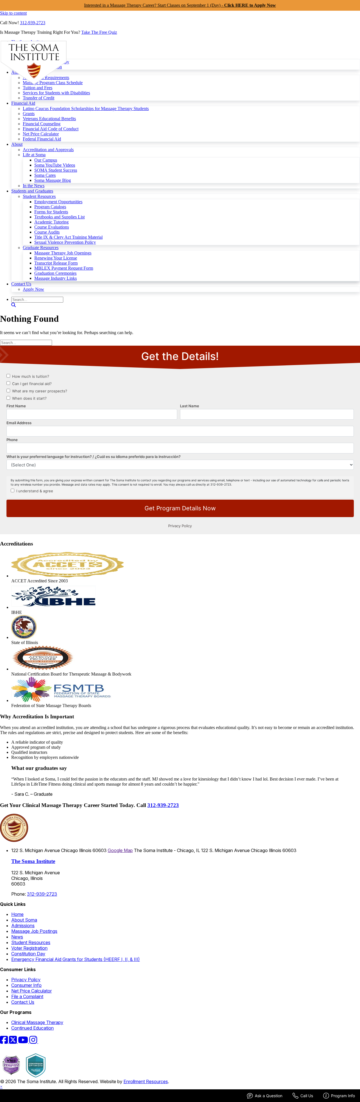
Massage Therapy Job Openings (62, 253)
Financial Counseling (41, 123)
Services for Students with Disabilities (56, 92)
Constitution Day (28, 953)
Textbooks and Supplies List (59, 216)
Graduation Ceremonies (55, 273)
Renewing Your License (55, 258)
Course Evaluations (51, 227)
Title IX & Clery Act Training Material (68, 237)
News (17, 937)
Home (17, 914)
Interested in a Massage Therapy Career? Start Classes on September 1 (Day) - (180, 5)
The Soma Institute (33, 861)
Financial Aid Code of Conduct (50, 128)
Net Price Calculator (41, 133)
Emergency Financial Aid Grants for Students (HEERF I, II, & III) (75, 959)
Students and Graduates (32, 191)
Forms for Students (51, 211)
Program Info (343, 1095)
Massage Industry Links (55, 278)
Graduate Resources (40, 247)
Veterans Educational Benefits (49, 118)
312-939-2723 (32, 22)
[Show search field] (13, 305)
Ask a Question (268, 1095)
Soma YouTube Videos (54, 165)
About (16, 144)
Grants (29, 113)
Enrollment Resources (145, 1081)
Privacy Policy (25, 979)
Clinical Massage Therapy (37, 1022)
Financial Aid (23, 103)
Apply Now (33, 289)
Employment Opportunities (58, 201)
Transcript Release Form (56, 263)
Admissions (23, 925)
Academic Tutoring (51, 222)
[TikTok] (41, 1041)
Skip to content (13, 13)
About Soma (24, 920)
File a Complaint (27, 996)
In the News (33, 185)
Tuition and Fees (37, 87)
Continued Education (32, 1028)
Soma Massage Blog (52, 180)
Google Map (120, 850)
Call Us (306, 1095)
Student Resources (39, 196)
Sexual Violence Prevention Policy (65, 242)
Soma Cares (45, 175)
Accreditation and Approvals (48, 149)
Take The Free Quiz (99, 32)
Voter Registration (29, 948)
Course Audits (47, 232)
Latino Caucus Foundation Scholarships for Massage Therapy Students (86, 108)
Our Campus (45, 160)
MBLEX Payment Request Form (63, 268)
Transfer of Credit (38, 97)
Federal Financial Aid (42, 139)
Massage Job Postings (34, 931)
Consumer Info (26, 985)
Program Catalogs (50, 206)
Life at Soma (34, 154)
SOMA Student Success (55, 170)
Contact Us (21, 283)
